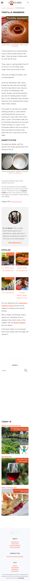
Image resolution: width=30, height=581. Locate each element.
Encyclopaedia (15, 567)
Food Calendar (15, 571)
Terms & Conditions (15, 547)
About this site (15, 542)
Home (3, 8)
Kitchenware (10, 8)
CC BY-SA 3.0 (17, 173)
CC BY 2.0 (15, 46)
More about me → (15, 242)
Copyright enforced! (15, 545)
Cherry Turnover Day (9, 487)
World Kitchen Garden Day (11, 426)
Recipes (15, 565)
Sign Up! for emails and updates (15, 556)
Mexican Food (17, 201)
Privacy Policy (15, 543)
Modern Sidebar (19, 323)
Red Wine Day (7, 456)
